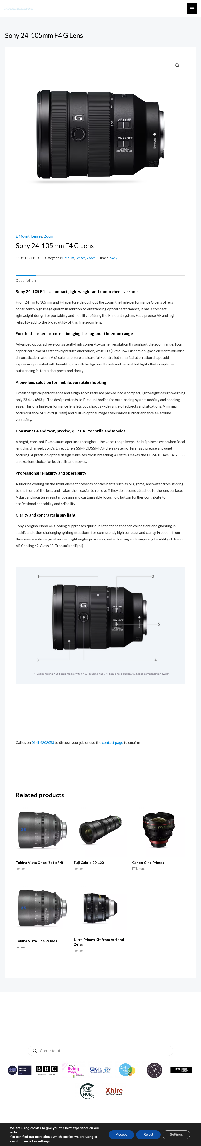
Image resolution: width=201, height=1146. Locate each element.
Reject (148, 1134)
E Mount (23, 236)
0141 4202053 (43, 743)
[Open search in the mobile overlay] (100, 1051)
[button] (177, 65)
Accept (121, 1134)
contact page (112, 743)
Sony (113, 258)
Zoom (48, 236)
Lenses (36, 236)
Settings (176, 1134)
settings (44, 1141)
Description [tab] (26, 280)
